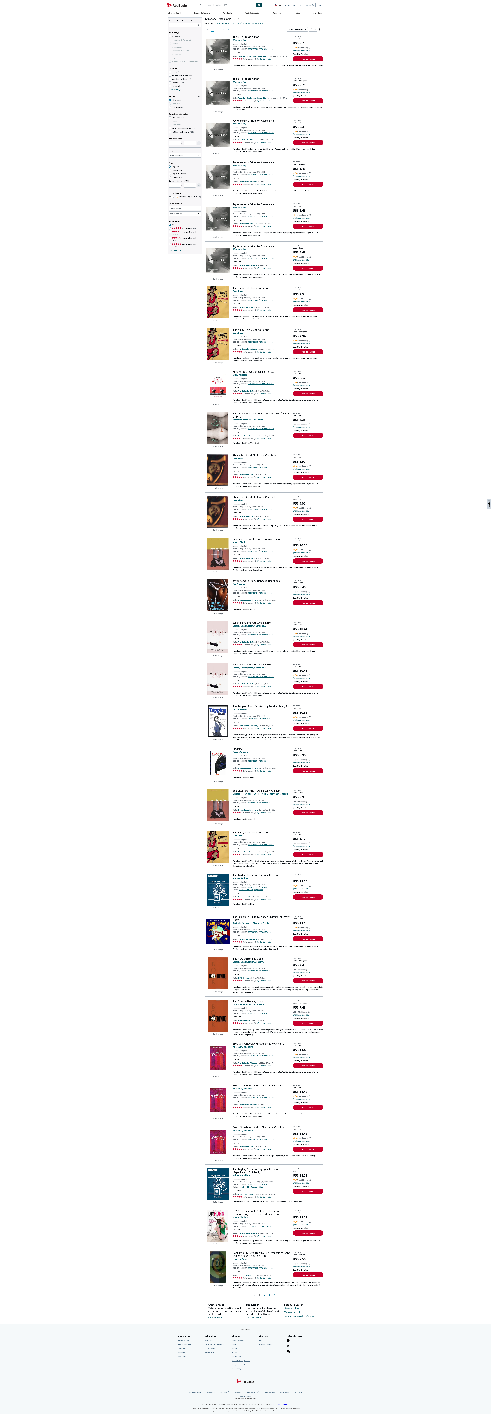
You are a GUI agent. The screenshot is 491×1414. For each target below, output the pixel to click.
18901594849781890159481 (261, 467)
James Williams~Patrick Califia (248, 419)
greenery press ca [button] (225, 23)
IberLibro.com (284, 1392)
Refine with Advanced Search (252, 23)
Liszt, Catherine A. (257, 626)
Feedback (489, 504)
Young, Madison (240, 1217)
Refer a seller (209, 1352)
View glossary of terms (295, 1312)
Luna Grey (237, 835)
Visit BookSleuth (253, 1317)
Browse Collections (202, 13)
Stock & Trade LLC (246, 1275)
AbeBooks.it (238, 1392)
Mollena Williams (241, 878)
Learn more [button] (173, 250)
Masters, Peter (240, 1259)
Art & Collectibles (252, 13)
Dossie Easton (240, 709)
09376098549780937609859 (261, 932)
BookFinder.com (245, 1397)
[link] (320, 29)
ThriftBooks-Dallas (246, 307)
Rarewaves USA (245, 897)
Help (319, 5)
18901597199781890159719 (261, 1056)
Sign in (287, 5)
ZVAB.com (298, 1392)
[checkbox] (170, 36)
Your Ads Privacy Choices (241, 1361)
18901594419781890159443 (261, 551)
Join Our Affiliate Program (214, 1344)
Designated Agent (238, 1365)
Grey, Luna (238, 291)
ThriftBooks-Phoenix (247, 223)
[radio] (170, 107)
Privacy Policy (237, 1356)
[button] (207, 29)
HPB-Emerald (244, 1020)
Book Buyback (210, 1348)
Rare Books (227, 13)
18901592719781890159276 (261, 761)
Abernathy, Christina (243, 1046)
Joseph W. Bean (240, 752)
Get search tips (291, 1308)
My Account (297, 5)
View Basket (182, 1356)
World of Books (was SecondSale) (253, 56)
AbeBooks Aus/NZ (254, 1392)
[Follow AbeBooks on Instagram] (288, 1352)
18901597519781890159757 (261, 887)
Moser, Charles (240, 542)
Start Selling (318, 13)
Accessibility (236, 1369)
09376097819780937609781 (261, 384)
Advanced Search (174, 13)
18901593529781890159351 (261, 971)
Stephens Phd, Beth (262, 923)
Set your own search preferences (299, 1316)
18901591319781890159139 (261, 593)
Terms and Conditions (280, 1404)
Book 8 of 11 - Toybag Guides (251, 890)
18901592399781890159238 (261, 635)
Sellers (297, 13)
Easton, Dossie (240, 626)
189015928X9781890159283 (261, 1268)
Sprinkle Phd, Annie (242, 923)
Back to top (245, 1329)
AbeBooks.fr (224, 1392)
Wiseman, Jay (239, 40)
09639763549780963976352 (261, 718)
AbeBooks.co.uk (195, 1392)
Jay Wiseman (239, 584)
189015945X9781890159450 (261, 428)
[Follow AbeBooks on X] (288, 1346)
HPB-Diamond (244, 978)
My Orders (181, 1352)
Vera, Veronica (240, 374)
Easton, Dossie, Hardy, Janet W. (248, 962)
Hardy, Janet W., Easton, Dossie (248, 1004)
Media (234, 1344)
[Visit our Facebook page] (288, 1340)
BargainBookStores (246, 1194)
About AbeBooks (238, 1340)
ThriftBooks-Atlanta (247, 140)
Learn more (173, 90)
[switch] (171, 197)
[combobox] (227, 5)
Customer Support (265, 1344)
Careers (235, 1348)
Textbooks (277, 13)
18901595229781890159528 (261, 49)
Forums (235, 1352)
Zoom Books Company (248, 725)
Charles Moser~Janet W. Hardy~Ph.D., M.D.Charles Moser (260, 794)
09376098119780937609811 (261, 1226)
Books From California (248, 436)
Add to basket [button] (308, 59)
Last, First (238, 458)
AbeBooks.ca (270, 1392)
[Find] (259, 5)
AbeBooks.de (210, 1392)
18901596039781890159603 (261, 300)
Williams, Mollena (241, 1175)
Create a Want (215, 1317)
